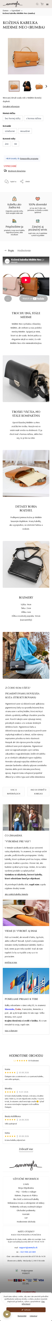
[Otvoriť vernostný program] (7, 1314)
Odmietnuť (33, 1316)
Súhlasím (27, 1310)
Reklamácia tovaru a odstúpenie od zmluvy (26, 1203)
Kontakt (26, 1214)
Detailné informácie (11, 106)
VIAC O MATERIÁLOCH (13, 791)
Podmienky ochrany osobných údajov (26, 1206)
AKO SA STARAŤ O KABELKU (38, 791)
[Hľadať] (37, 4)
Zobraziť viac (26, 1149)
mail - (26, 1247)
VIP (26, 1218)
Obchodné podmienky (26, 1210)
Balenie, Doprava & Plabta (26, 1195)
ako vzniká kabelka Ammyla (16, 894)
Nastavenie (22, 1316)
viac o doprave (11, 1030)
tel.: (26, 1252)
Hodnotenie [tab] (24, 250)
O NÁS (26, 1184)
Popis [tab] (11, 250)
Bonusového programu (29, 158)
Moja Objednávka (26, 1188)
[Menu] (47, 4)
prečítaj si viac (11, 962)
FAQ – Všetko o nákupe (26, 1191)
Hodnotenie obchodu (26, 1055)
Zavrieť (42, 188)
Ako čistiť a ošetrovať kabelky (26, 1199)
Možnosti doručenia (16, 171)
